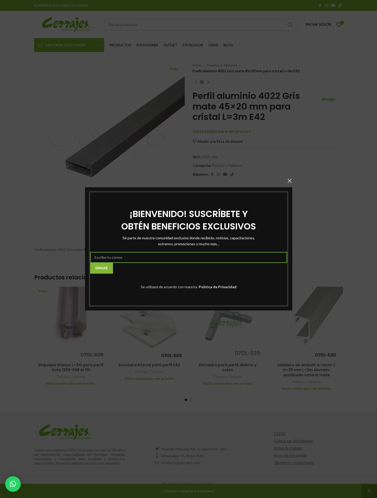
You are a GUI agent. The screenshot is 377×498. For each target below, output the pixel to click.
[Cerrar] (289, 180)
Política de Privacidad (217, 287)
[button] (13, 484)
